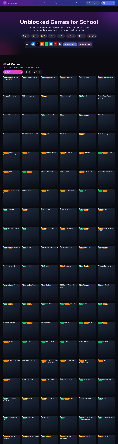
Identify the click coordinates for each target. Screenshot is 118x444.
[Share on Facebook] (33, 44)
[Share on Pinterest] (55, 44)
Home (37, 3)
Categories (46, 3)
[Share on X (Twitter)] (38, 44)
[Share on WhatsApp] (46, 44)
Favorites (79, 3)
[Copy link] (60, 44)
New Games (67, 3)
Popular (57, 3)
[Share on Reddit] (42, 44)
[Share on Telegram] (51, 44)
